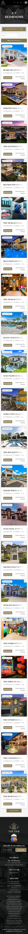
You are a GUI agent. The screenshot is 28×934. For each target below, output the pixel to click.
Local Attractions (14, 883)
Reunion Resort (7, 46)
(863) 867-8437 (14, 873)
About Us (14, 888)
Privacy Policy (14, 890)
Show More (14, 810)
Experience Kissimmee (14, 892)
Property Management (14, 885)
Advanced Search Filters (14, 29)
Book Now (7, 77)
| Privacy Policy (17, 931)
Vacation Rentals (14, 881)
